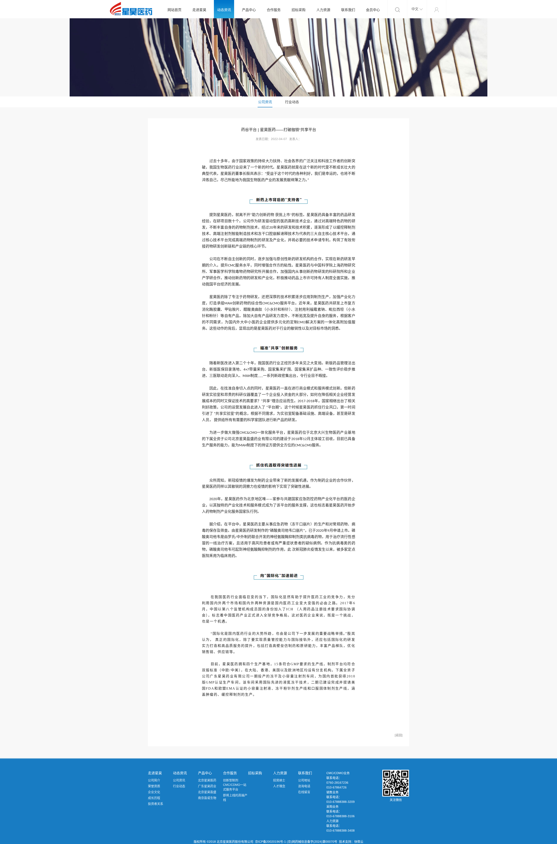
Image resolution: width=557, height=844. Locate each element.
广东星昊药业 (207, 786)
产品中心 (249, 10)
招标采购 (298, 10)
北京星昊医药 (207, 780)
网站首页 (174, 10)
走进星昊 (199, 10)
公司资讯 (265, 102)
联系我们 (348, 10)
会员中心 (373, 10)
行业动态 (292, 102)
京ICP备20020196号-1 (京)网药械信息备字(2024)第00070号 (296, 841)
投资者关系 (155, 803)
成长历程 (154, 798)
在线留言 (304, 792)
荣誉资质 (154, 786)
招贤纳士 (279, 780)
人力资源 (323, 10)
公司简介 (154, 780)
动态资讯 (224, 10)
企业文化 (154, 792)
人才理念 (279, 786)
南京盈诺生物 (207, 798)
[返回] (399, 735)
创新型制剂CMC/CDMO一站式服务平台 (234, 784)
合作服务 (274, 10)
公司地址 (304, 780)
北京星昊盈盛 (207, 792)
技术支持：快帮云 (351, 841)
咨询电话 (304, 786)
